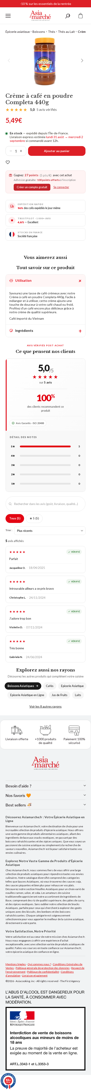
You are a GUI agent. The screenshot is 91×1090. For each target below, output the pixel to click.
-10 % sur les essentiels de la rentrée (45, 4)
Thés (51, 31)
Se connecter (61, 187)
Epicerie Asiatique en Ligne (27, 695)
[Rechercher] (67, 16)
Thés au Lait (66, 31)
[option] (45, 60)
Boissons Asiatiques (21, 686)
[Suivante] (81, 60)
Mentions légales (16, 964)
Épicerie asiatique (18, 31)
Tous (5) (14, 518)
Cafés (49, 686)
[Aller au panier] (80, 16)
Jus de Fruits (59, 695)
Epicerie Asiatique (72, 686)
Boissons (38, 31)
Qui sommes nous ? (39, 964)
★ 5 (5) (34, 518)
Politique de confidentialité (43, 971)
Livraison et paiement (34, 975)
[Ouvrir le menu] (8, 16)
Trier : (9, 530)
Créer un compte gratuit (32, 187)
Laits (78, 695)
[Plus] (22, 151)
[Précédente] (9, 60)
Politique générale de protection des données (43, 968)
